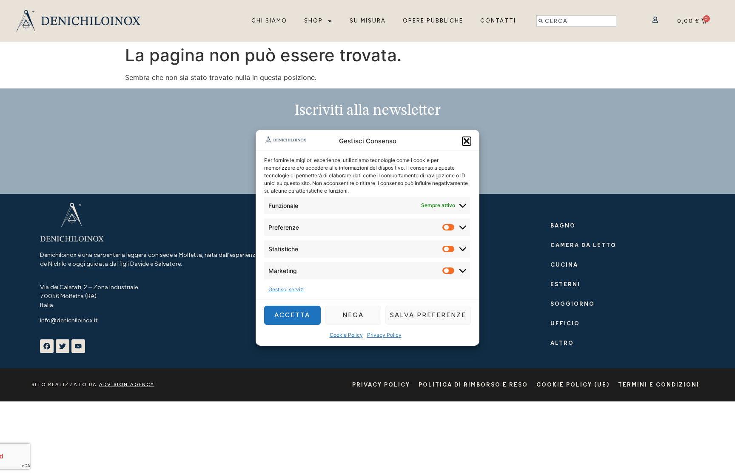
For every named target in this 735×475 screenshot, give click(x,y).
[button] (466, 141)
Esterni (565, 284)
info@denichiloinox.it (69, 320)
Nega (353, 315)
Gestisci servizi (286, 289)
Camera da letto (583, 245)
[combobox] (576, 21)
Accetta (292, 315)
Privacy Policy (384, 335)
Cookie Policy (346, 335)
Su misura (368, 20)
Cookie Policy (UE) (573, 384)
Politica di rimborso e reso (473, 384)
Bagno (562, 225)
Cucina (564, 265)
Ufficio (565, 323)
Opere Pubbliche (433, 20)
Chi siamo (269, 20)
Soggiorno (572, 304)
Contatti (498, 20)
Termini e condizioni (658, 384)
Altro (562, 343)
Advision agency (126, 384)
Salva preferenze (428, 315)
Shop (313, 20)
